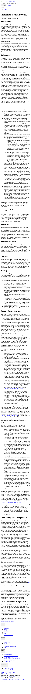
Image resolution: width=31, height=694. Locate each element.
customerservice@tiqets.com (7, 621)
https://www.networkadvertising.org (9, 415)
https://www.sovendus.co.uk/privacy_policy (11, 502)
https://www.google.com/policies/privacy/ (13, 388)
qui (29, 582)
